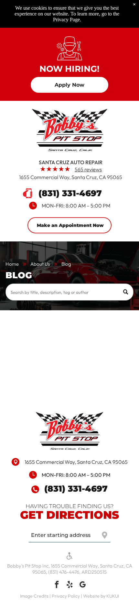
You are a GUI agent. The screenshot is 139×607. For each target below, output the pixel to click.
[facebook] (56, 585)
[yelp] (69, 585)
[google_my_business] (82, 585)
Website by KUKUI (101, 596)
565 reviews (88, 169)
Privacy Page (66, 19)
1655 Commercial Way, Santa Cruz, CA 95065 (70, 177)
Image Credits (34, 596)
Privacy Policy (66, 596)
